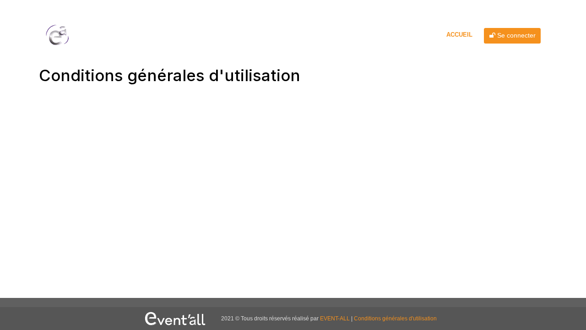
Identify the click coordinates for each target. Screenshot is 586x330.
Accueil (459, 34)
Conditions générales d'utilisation (395, 318)
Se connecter (515, 35)
